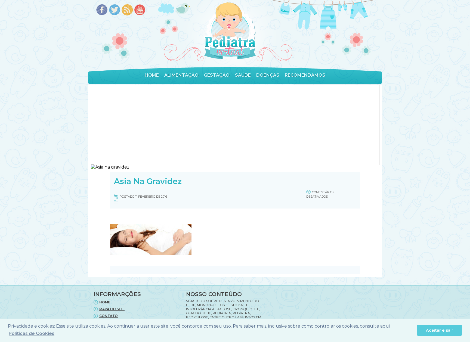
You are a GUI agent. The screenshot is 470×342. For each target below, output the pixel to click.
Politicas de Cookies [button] (31, 333)
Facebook (102, 10)
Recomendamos (305, 75)
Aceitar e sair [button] (439, 330)
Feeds (127, 10)
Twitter (114, 10)
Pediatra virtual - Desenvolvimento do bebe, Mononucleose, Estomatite (230, 31)
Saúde (243, 75)
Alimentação (181, 75)
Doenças (267, 75)
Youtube (140, 10)
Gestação (217, 75)
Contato (108, 316)
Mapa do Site (112, 309)
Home (152, 75)
